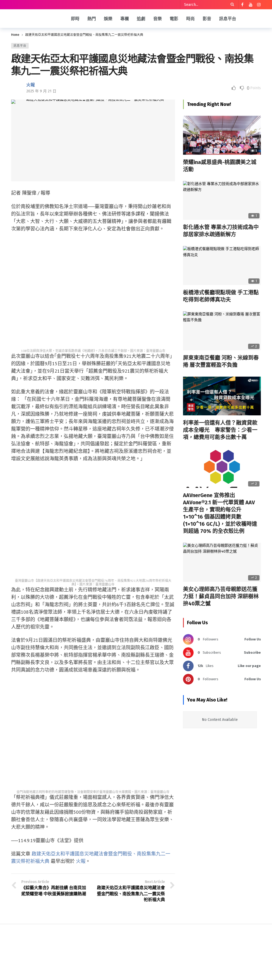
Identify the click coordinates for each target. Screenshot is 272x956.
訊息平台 (20, 46)
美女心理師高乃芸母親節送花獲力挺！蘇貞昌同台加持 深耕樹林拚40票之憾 (221, 596)
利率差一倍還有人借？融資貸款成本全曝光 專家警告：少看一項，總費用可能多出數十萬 (220, 430)
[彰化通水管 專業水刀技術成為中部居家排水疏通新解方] (222, 200)
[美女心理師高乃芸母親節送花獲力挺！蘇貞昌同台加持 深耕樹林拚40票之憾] (222, 562)
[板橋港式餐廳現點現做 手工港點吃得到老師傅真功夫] (222, 265)
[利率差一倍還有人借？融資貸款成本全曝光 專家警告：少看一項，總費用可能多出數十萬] (222, 396)
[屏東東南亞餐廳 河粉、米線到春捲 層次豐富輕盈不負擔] (222, 330)
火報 (30, 84)
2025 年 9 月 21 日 (41, 91)
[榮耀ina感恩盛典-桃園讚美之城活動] (222, 135)
